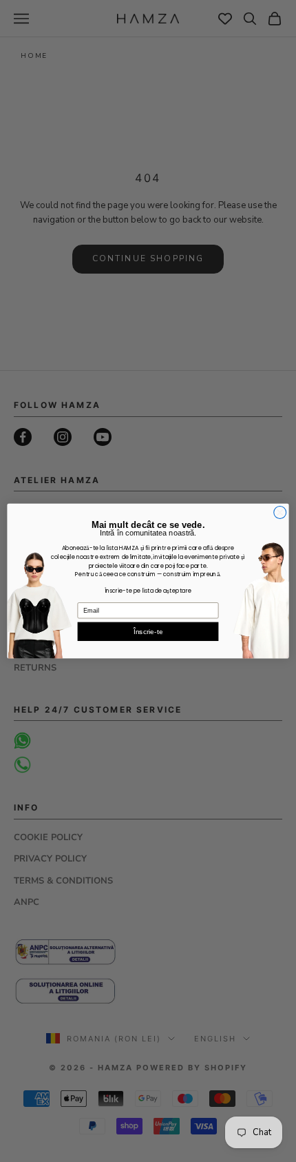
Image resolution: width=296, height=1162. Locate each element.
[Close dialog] (280, 512)
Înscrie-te (148, 631)
